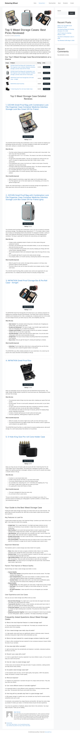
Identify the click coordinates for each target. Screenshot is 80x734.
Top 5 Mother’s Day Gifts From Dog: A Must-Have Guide (18, 725)
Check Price (46, 67)
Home (35, 3)
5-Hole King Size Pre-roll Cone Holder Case (21, 89)
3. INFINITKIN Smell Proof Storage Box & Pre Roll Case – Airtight (26, 281)
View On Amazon (28, 136)
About (59, 3)
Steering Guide (52, 3)
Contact (72, 3)
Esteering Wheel (11, 3)
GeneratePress (48, 732)
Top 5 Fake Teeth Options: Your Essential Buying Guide (18, 724)
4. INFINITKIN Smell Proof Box (18, 360)
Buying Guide (42, 3)
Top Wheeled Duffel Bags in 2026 (66, 40)
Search (59, 10)
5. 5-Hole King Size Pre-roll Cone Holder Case (25, 437)
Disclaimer (65, 3)
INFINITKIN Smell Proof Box (17, 83)
